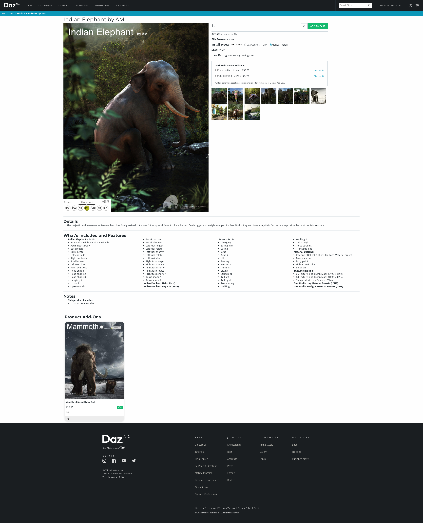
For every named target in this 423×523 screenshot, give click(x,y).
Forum (263, 458)
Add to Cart (317, 26)
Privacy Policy (244, 508)
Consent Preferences (206, 494)
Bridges (231, 480)
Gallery (263, 451)
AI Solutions (122, 5)
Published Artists (300, 458)
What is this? (319, 70)
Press (230, 466)
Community (82, 5)
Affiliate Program (203, 472)
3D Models (64, 5)
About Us (232, 458)
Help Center (201, 458)
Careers (231, 472)
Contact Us (201, 444)
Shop (29, 5)
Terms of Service (227, 508)
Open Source (202, 487)
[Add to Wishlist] (304, 26)
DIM (265, 44)
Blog (229, 451)
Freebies (296, 451)
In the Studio (266, 444)
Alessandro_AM (228, 34)
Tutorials (199, 451)
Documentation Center (207, 480)
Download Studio (389, 5)
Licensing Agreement (205, 508)
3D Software (45, 5)
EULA (256, 508)
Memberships (102, 5)
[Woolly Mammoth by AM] (94, 360)
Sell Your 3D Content (206, 466)
